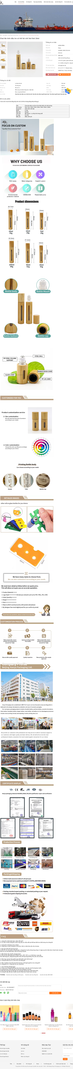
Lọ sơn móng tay (3, 1053)
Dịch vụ (22, 1053)
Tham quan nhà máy (37, 1)
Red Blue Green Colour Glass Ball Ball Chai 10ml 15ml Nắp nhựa (53, 1025)
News (37, 1063)
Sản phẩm (19, 1063)
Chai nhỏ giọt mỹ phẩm (5, 1048)
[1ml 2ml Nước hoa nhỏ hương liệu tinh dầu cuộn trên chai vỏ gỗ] (9, 1013)
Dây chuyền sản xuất (46, 1048)
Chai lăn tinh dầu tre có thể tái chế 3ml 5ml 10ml (29, 35)
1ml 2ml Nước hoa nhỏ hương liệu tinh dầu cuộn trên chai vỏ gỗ (10, 1025)
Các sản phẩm (21, 1)
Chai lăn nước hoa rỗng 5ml (31, 974)
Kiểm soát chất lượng (48, 1)
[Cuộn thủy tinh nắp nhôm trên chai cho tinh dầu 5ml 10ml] (31, 1013)
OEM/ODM (44, 1051)
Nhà (15, 1)
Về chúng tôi (29, 1)
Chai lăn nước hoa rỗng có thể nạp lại (14, 974)
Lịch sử (22, 1051)
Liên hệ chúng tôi (58, 1)
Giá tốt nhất (52, 74)
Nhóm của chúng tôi (25, 1056)
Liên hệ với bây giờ (66, 74)
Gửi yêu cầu (55, 993)
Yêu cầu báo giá (67, 1)
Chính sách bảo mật (60, 1063)
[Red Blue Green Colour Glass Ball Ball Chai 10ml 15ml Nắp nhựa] (53, 1013)
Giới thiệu (23, 1048)
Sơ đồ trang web (47, 1063)
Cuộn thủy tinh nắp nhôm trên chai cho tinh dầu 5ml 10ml (31, 1025)
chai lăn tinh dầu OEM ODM (46, 974)
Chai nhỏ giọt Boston (4, 1056)
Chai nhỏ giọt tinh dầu (4, 1051)
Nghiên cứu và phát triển (47, 1053)
